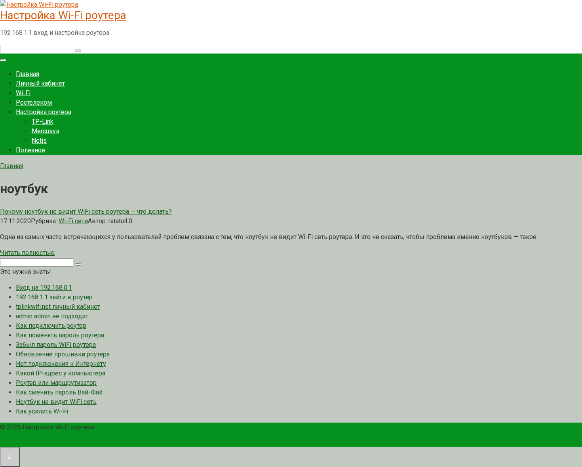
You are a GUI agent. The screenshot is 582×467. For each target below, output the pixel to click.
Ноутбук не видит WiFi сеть (56, 402)
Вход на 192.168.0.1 (44, 287)
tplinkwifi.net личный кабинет (58, 306)
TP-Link (42, 121)
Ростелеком (34, 102)
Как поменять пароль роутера (60, 335)
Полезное (30, 150)
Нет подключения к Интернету (61, 363)
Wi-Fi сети (73, 221)
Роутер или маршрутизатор (56, 383)
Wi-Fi (23, 93)
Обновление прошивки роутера (63, 354)
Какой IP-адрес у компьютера (60, 373)
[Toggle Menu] (3, 60)
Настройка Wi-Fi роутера (63, 15)
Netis (39, 140)
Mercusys (45, 131)
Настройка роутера (43, 112)
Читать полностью (27, 252)
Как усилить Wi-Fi (42, 411)
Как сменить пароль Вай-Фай (59, 392)
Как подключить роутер (51, 325)
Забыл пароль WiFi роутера (56, 344)
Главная (27, 74)
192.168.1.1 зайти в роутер (54, 297)
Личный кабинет (40, 83)
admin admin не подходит (52, 316)
